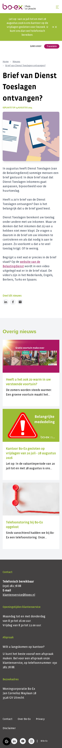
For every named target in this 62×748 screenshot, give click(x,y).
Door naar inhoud (13, 4)
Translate (52, 46)
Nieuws (16, 61)
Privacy (40, 719)
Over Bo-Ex (24, 719)
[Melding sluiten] (55, 27)
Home (6, 61)
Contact (7, 719)
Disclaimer (9, 728)
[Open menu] (57, 7)
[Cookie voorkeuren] (7, 741)
